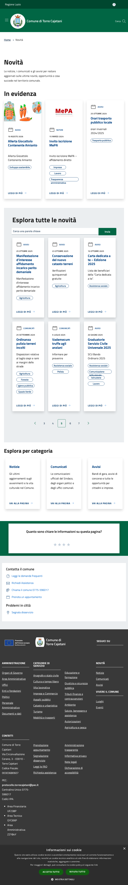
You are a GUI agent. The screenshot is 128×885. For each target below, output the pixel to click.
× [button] (124, 848)
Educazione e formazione (72, 675)
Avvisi (18, 130)
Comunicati (28, 328)
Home (7, 40)
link (96, 864)
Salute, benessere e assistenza (76, 713)
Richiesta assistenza (44, 773)
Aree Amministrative (14, 679)
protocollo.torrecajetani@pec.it (20, 785)
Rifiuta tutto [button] (77, 871)
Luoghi (100, 701)
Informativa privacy (76, 756)
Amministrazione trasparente (74, 747)
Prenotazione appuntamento (41, 747)
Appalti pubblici (42, 700)
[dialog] (64, 865)
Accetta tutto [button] (51, 871)
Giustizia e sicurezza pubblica (76, 685)
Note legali (71, 762)
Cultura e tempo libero (46, 681)
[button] (64, 879)
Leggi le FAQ (40, 767)
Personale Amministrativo (11, 705)
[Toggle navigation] (7, 20)
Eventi (99, 707)
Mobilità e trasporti (44, 718)
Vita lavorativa (41, 687)
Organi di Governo (12, 673)
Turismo (37, 712)
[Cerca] (124, 21)
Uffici (5, 685)
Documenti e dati (11, 714)
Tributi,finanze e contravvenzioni (74, 696)
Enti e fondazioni (11, 691)
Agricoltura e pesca (75, 727)
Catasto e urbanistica (45, 706)
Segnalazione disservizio (40, 758)
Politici (6, 697)
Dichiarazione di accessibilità (74, 770)
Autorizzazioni (73, 721)
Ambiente (70, 705)
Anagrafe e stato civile (46, 675)
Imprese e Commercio (45, 693)
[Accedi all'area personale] (114, 4)
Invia (107, 232)
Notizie (59, 130)
